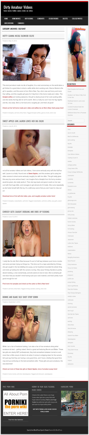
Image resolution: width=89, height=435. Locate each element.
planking (70, 271)
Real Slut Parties (73, 289)
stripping (70, 332)
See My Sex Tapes (73, 314)
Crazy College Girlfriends (75, 172)
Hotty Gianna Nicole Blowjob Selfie (18, 35)
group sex (71, 211)
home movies (16, 18)
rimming (70, 303)
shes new (43, 289)
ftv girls (70, 197)
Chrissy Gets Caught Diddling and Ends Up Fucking (26, 211)
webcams (70, 364)
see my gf (70, 310)
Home (6, 18)
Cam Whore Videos (73, 154)
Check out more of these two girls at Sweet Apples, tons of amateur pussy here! (30, 369)
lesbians (70, 246)
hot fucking (29, 18)
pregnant (70, 275)
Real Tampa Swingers (74, 293)
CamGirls (21, 23)
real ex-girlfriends (73, 286)
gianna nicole (45, 113)
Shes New (23, 113)
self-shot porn (40, 374)
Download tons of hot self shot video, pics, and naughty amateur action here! (29, 196)
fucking (38, 289)
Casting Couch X (73, 158)
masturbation (18, 201)
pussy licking (71, 282)
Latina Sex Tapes (73, 243)
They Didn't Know (73, 349)
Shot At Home (72, 328)
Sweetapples (26, 374)
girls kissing (8, 23)
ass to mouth (71, 133)
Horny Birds (71, 225)
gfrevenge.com (72, 200)
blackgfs (70, 147)
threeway (70, 353)
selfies (49, 201)
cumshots (40, 18)
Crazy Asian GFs (73, 168)
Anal (69, 129)
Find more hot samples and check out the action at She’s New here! (26, 284)
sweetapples (48, 374)
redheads (70, 300)
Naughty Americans (73, 257)
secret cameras (72, 307)
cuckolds (70, 179)
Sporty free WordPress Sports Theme (38, 430)
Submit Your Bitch (73, 335)
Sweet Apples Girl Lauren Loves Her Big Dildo (23, 121)
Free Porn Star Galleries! (15, 419)
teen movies (71, 346)
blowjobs (11, 113)
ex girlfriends (53, 18)
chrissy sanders (30, 289)
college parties (77, 18)
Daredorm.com (72, 186)
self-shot (16, 113)
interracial (71, 236)
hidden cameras (72, 218)
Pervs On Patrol (72, 268)
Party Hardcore (72, 264)
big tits (65, 18)
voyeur (70, 360)
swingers (70, 342)
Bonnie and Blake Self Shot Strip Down (20, 297)
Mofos (69, 254)
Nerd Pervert (71, 261)
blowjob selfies (8, 97)
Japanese (71, 239)
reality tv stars (72, 296)
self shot (44, 201)
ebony (69, 190)
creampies (71, 175)
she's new (53, 113)
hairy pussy (71, 214)
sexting (70, 321)
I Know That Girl (72, 232)
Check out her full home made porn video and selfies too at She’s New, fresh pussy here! (33, 108)
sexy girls (54, 201)
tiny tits (70, 357)
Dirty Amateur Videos (18, 7)
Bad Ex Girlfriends (73, 136)
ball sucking (71, 140)
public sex (71, 278)
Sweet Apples (33, 173)
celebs (70, 161)
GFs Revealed (72, 204)
